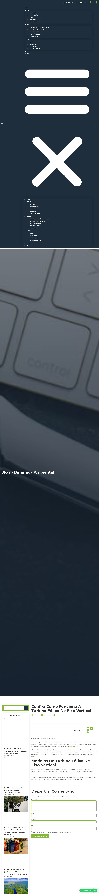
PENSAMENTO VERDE (35, 48)
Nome (33, 813)
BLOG (26, 51)
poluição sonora (73, 746)
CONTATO (28, 53)
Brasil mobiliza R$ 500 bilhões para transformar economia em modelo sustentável (15, 751)
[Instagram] (93, 2)
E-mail (33, 819)
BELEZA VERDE (33, 46)
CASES (27, 39)
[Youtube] (96, 3)
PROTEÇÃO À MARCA (35, 34)
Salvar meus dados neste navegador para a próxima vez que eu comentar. (52, 832)
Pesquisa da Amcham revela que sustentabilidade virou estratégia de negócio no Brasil (15, 872)
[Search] (26, 708)
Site (32, 825)
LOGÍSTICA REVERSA (35, 32)
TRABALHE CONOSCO (35, 22)
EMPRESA (27, 10)
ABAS (31, 42)
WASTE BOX (33, 44)
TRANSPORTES (34, 36)
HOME (26, 8)
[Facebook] (90, 2)
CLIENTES (32, 17)
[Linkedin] (96, 2)
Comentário (35, 799)
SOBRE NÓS (33, 13)
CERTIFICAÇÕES (34, 15)
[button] (57, 126)
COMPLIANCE (33, 19)
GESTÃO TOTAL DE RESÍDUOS (37, 29)
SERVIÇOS (28, 24)
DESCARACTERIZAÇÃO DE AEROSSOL (39, 27)
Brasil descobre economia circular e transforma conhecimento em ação (13, 790)
